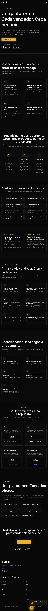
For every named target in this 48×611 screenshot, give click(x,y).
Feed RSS (29, 599)
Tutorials (3, 594)
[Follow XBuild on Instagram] (4, 571)
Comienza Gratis (8, 39)
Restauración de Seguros (7, 586)
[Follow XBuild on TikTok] (6, 571)
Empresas (4, 591)
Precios (3, 589)
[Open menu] (46, 2)
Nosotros (27, 584)
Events (27, 589)
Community (28, 591)
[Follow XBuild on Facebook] (9, 571)
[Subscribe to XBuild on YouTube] (11, 571)
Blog (26, 586)
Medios (27, 594)
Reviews (27, 596)
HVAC (12, 508)
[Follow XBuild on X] (2, 571)
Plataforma (4, 584)
